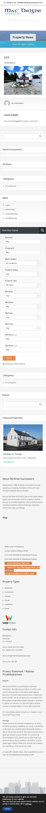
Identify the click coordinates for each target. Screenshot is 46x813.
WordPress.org (11, 218)
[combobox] (23, 263)
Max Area (11, 346)
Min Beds (9, 292)
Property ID (9, 248)
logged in (18, 121)
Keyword (8, 237)
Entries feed (10, 209)
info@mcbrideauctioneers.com (30, 2)
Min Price (9, 313)
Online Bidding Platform (18, 563)
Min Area (11, 335)
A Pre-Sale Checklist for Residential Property (21, 555)
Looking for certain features (14, 364)
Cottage (7, 596)
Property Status (11, 270)
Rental (7, 608)
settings (28, 804)
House (7, 600)
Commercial (9, 592)
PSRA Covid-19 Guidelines (14, 547)
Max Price (9, 324)
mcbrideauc (19, 103)
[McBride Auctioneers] (23, 11)
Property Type (11, 281)
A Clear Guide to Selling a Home (16, 551)
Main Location (10, 259)
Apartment (8, 588)
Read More (32, 458)
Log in (7, 205)
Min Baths (9, 302)
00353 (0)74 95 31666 (25, 20)
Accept (7, 809)
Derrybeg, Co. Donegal (12, 454)
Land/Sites (9, 604)
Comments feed (11, 214)
